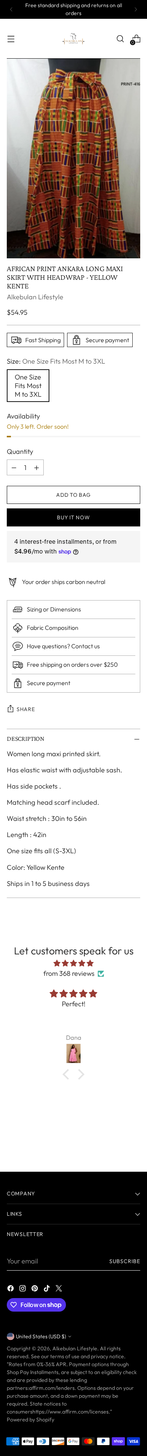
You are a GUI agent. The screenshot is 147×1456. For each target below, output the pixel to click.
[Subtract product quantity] (14, 467)
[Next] (135, 9)
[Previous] (11, 9)
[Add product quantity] (36, 467)
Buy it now (73, 517)
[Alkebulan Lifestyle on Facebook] (11, 1290)
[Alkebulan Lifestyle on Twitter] (59, 1290)
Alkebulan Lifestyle (35, 297)
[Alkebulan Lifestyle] (73, 39)
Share (26, 709)
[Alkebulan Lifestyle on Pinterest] (35, 1290)
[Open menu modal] (10, 39)
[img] (73, 963)
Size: (56, 361)
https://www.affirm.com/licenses (70, 1411)
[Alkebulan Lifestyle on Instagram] (23, 1290)
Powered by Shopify (30, 1419)
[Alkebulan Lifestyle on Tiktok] (47, 1290)
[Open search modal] (120, 39)
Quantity (20, 451)
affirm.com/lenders (52, 1388)
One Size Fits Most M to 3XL (28, 386)
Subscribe (124, 1261)
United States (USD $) (41, 1336)
